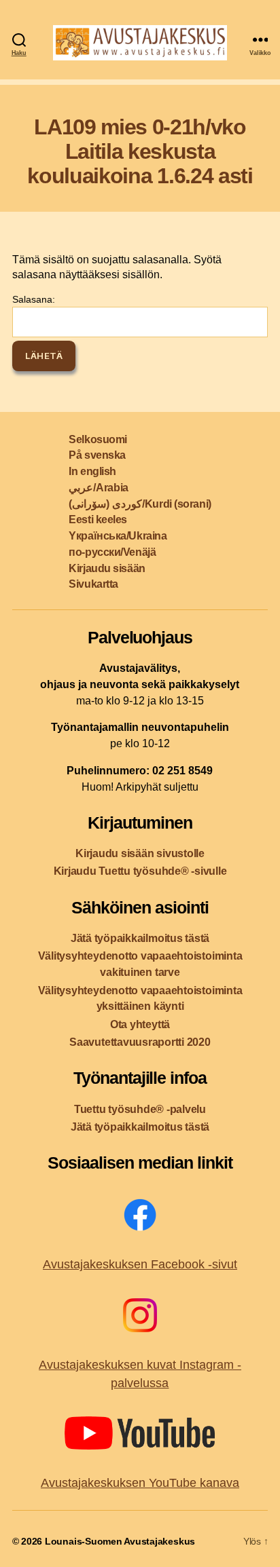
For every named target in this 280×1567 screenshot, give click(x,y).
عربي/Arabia (98, 487)
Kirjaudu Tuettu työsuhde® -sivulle (140, 871)
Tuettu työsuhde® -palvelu (140, 1109)
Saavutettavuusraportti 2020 (140, 1042)
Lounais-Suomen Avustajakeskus (120, 1541)
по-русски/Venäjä (112, 552)
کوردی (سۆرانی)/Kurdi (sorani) (140, 504)
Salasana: (33, 299)
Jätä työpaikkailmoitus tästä (140, 938)
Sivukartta (93, 584)
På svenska (97, 455)
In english (92, 471)
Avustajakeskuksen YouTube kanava (140, 1483)
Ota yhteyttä (140, 1024)
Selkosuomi (98, 439)
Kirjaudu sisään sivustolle (140, 853)
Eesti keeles (98, 519)
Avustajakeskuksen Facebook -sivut (140, 1264)
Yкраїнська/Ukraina (118, 536)
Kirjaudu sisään (107, 568)
